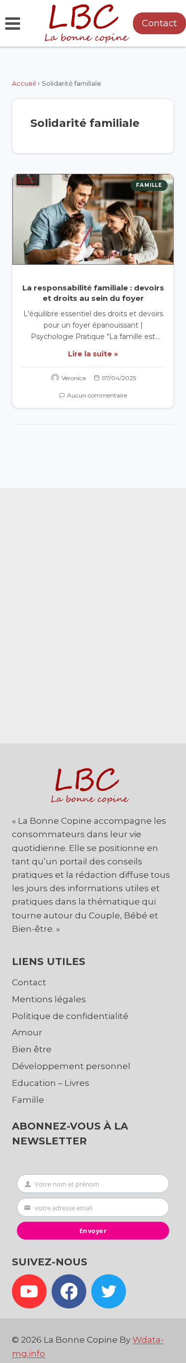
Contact (159, 23)
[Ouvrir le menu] (13, 23)
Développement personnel (71, 1066)
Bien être (32, 1049)
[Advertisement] (93, 613)
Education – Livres (50, 1083)
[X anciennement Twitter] (108, 1291)
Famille (149, 185)
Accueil (24, 83)
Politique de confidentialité (70, 1016)
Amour (27, 1032)
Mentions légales (49, 999)
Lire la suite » (93, 353)
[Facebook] (69, 1291)
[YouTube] (29, 1291)
